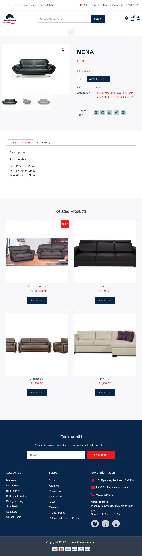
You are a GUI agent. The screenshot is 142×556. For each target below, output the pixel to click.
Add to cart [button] (37, 300)
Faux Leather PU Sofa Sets (111, 92)
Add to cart (98, 79)
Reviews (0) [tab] (44, 142)
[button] (71, 32)
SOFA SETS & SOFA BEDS (118, 97)
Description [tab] (20, 142)
